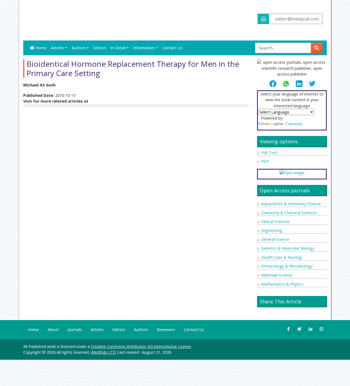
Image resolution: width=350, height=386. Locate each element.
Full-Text (269, 152)
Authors (141, 329)
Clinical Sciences (275, 221)
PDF (265, 161)
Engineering (271, 230)
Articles (97, 329)
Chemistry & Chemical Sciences (289, 212)
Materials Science (276, 275)
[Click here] (292, 172)
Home (40, 47)
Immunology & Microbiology (287, 266)
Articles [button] (57, 47)
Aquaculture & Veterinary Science (291, 203)
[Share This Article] (275, 83)
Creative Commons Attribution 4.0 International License (141, 346)
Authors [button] (79, 47)
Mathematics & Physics (282, 284)
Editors (99, 47)
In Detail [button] (118, 47)
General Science (275, 239)
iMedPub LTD (103, 352)
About (53, 329)
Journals (75, 329)
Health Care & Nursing (281, 257)
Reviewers (166, 329)
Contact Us (172, 47)
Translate (293, 123)
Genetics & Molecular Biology (287, 248)
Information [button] (143, 47)
